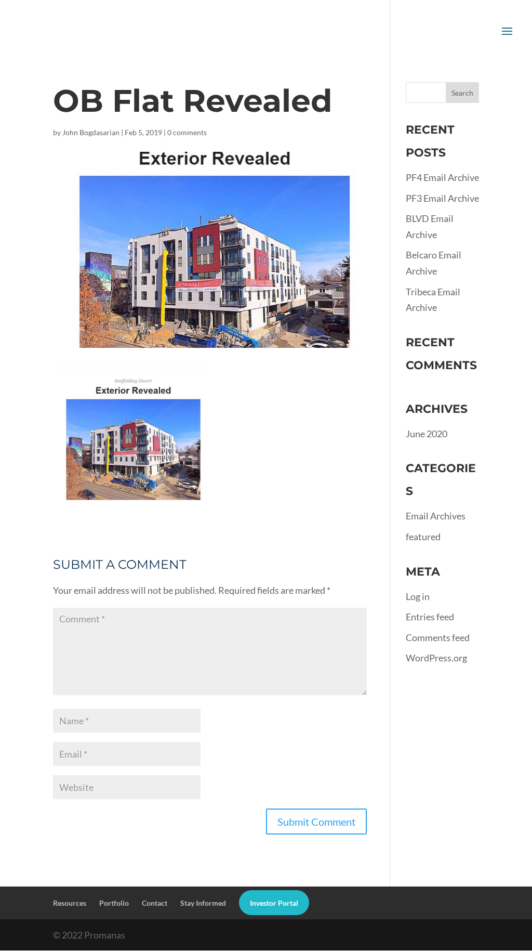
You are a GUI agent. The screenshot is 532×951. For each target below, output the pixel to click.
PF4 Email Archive (442, 177)
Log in (418, 596)
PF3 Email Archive (442, 198)
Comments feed (438, 637)
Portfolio (114, 902)
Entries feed (430, 616)
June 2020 (426, 433)
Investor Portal (274, 902)
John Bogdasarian (90, 132)
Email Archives (436, 516)
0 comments (187, 132)
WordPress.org (436, 657)
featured (423, 536)
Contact (154, 902)
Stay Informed (203, 902)
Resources (69, 902)
